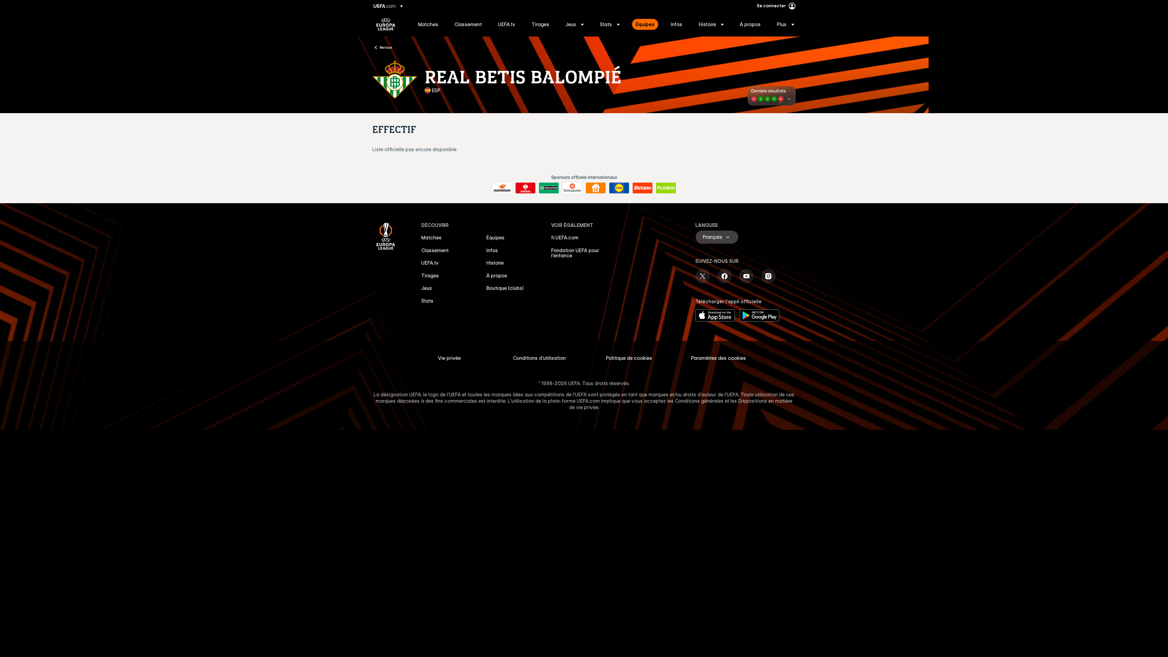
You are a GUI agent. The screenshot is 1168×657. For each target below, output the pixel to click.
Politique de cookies (629, 358)
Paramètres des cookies (718, 358)
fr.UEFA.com (565, 237)
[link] (428, 24)
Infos (492, 250)
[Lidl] (619, 187)
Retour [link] (386, 47)
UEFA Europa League (385, 24)
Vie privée (449, 358)
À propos (496, 275)
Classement (435, 250)
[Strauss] (525, 187)
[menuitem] (428, 24)
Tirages (430, 275)
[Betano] (642, 187)
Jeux (426, 288)
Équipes (495, 237)
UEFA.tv (430, 263)
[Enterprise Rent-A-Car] (549, 187)
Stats (427, 301)
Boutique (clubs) (505, 288)
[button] (574, 24)
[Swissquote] (572, 187)
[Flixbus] (666, 187)
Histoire (495, 263)
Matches (431, 237)
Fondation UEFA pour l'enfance (575, 253)
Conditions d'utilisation (539, 358)
